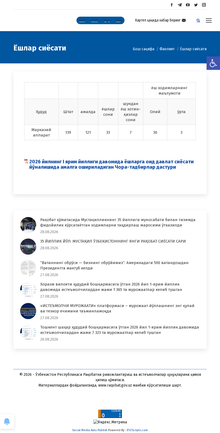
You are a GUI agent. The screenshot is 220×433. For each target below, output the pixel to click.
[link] (213, 63)
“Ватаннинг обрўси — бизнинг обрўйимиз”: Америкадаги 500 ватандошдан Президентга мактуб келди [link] (114, 265)
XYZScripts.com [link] (137, 430)
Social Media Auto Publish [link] (89, 430)
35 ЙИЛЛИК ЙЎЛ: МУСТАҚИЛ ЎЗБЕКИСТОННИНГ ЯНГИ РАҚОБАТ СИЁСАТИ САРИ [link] (113, 241)
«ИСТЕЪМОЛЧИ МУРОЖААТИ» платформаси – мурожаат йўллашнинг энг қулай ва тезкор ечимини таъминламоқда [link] (117, 308)
